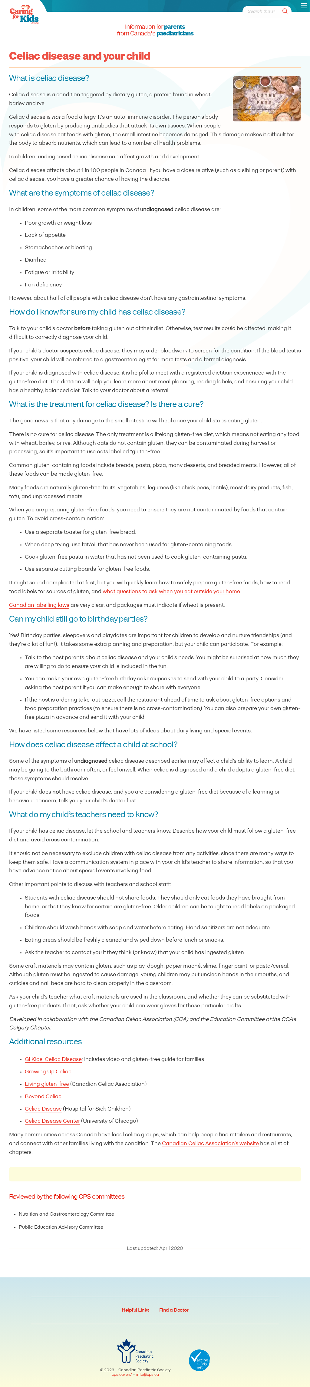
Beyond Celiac (43, 1097)
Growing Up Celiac (49, 1072)
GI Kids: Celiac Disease (53, 1059)
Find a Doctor (174, 1310)
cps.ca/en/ (122, 1375)
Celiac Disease (43, 1109)
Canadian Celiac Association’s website (210, 1144)
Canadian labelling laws (39, 605)
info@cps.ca (147, 1375)
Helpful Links (136, 1310)
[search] (287, 12)
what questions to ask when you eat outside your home (171, 592)
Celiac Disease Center (52, 1121)
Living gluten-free (47, 1084)
